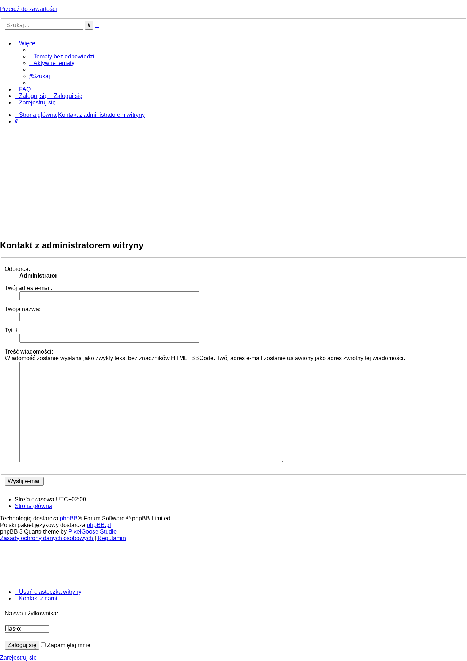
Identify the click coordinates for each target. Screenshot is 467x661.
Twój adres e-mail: (28, 288)
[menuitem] (61, 56)
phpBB (69, 518)
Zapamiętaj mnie (68, 645)
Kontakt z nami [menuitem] (38, 598)
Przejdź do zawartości (28, 9)
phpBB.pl (99, 525)
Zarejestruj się (18, 657)
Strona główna (33, 506)
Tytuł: (12, 330)
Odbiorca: (17, 269)
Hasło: (13, 629)
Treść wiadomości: (29, 351)
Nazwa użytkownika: (31, 613)
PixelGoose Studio (92, 531)
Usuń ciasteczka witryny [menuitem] (50, 592)
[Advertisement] (233, 182)
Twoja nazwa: (22, 309)
